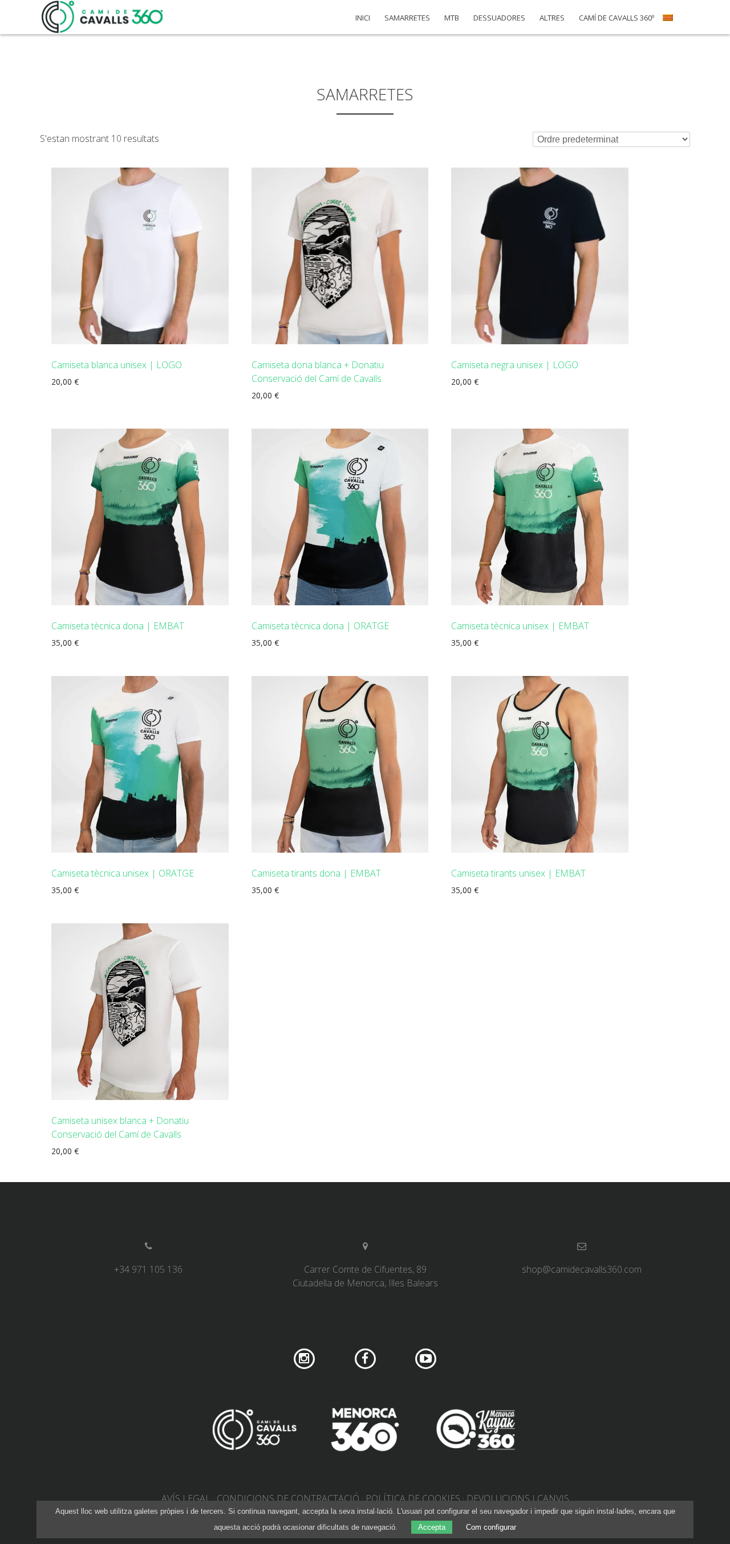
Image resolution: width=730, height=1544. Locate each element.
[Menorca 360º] (365, 1431)
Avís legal (185, 1498)
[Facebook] (365, 1359)
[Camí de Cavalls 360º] (254, 1431)
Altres (552, 18)
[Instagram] (304, 1359)
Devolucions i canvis (518, 1498)
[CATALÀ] (669, 21)
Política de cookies (413, 1498)
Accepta (431, 1527)
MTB (451, 18)
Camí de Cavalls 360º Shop (102, 17)
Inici (362, 18)
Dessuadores (499, 18)
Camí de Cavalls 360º (616, 18)
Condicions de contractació (288, 1498)
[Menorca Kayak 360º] (475, 1431)
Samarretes (407, 18)
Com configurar (491, 1527)
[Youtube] (425, 1359)
